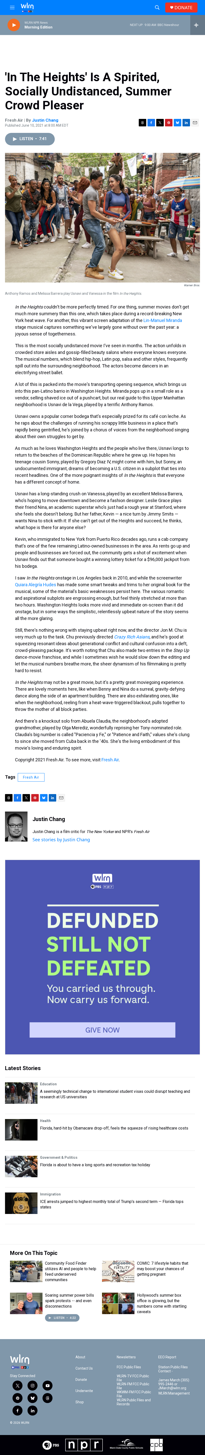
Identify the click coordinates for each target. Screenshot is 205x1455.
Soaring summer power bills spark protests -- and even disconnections (69, 1301)
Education (48, 1084)
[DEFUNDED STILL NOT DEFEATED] (102, 957)
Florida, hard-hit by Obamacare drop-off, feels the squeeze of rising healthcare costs (114, 1128)
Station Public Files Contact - (173, 1369)
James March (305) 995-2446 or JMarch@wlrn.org (173, 1384)
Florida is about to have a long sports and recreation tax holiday (95, 1165)
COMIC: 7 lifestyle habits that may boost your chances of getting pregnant (162, 1269)
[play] (14, 25)
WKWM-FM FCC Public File (134, 1394)
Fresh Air (110, 759)
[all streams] (197, 25)
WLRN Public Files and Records (134, 1402)
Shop (80, 1402)
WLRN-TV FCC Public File (133, 1378)
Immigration (50, 1194)
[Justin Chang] (16, 827)
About (80, 1357)
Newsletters (126, 1357)
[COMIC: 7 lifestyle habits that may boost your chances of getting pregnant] (118, 1271)
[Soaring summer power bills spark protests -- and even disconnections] (26, 1303)
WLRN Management (174, 1393)
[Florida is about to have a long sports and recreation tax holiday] (21, 1166)
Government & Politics (59, 1158)
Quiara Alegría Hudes (35, 584)
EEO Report (167, 1357)
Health (45, 1121)
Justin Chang (45, 120)
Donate (81, 1380)
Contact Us (84, 1368)
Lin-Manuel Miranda (162, 320)
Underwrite (84, 1391)
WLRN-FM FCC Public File (133, 1386)
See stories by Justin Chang (61, 840)
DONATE (183, 7)
